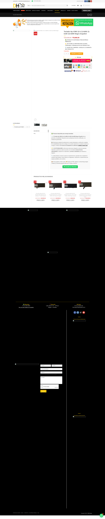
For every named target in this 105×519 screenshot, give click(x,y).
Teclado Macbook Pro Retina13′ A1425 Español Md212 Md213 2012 (85, 195)
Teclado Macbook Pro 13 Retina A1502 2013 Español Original (55, 195)
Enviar (43, 391)
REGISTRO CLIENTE (80, 1)
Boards (69, 10)
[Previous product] (91, 15)
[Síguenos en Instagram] (87, 1)
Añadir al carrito (76, 53)
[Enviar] (67, 6)
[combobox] (21, 127)
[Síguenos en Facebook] (85, 1)
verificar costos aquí (83, 145)
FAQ (38, 512)
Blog (22, 512)
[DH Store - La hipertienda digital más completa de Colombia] (19, 5)
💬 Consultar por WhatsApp (70, 166)
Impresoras (28, 10)
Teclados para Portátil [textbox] (20, 126)
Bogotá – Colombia (52, 307)
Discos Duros (74, 10)
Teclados (57, 10)
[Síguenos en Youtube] (91, 1)
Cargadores (50, 10)
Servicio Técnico (36, 10)
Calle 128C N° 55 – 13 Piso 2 (52, 305)
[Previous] (36, 75)
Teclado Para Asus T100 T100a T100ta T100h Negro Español (70, 195)
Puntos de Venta (16, 512)
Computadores (16, 10)
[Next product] (88, 15)
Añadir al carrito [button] (41, 200)
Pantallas (63, 10)
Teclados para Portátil (17, 14)
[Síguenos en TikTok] (89, 1)
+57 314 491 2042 (37, 1)
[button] (74, 5)
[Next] (60, 75)
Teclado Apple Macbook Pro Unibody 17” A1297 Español (40, 195)
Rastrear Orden (33, 512)
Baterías (44, 10)
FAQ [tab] (34, 133)
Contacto (26, 512)
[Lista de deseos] (78, 5)
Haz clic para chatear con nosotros (26, 307)
